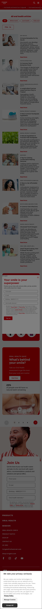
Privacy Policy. (9, 596)
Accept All (9, 605)
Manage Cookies (10, 599)
